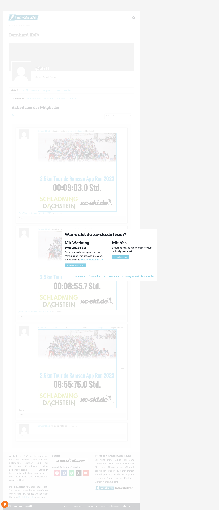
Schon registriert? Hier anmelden (137, 276)
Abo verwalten (111, 276)
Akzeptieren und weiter (75, 265)
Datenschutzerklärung (92, 259)
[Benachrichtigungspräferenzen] (4, 504)
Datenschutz (95, 276)
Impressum (80, 276)
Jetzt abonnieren (120, 257)
